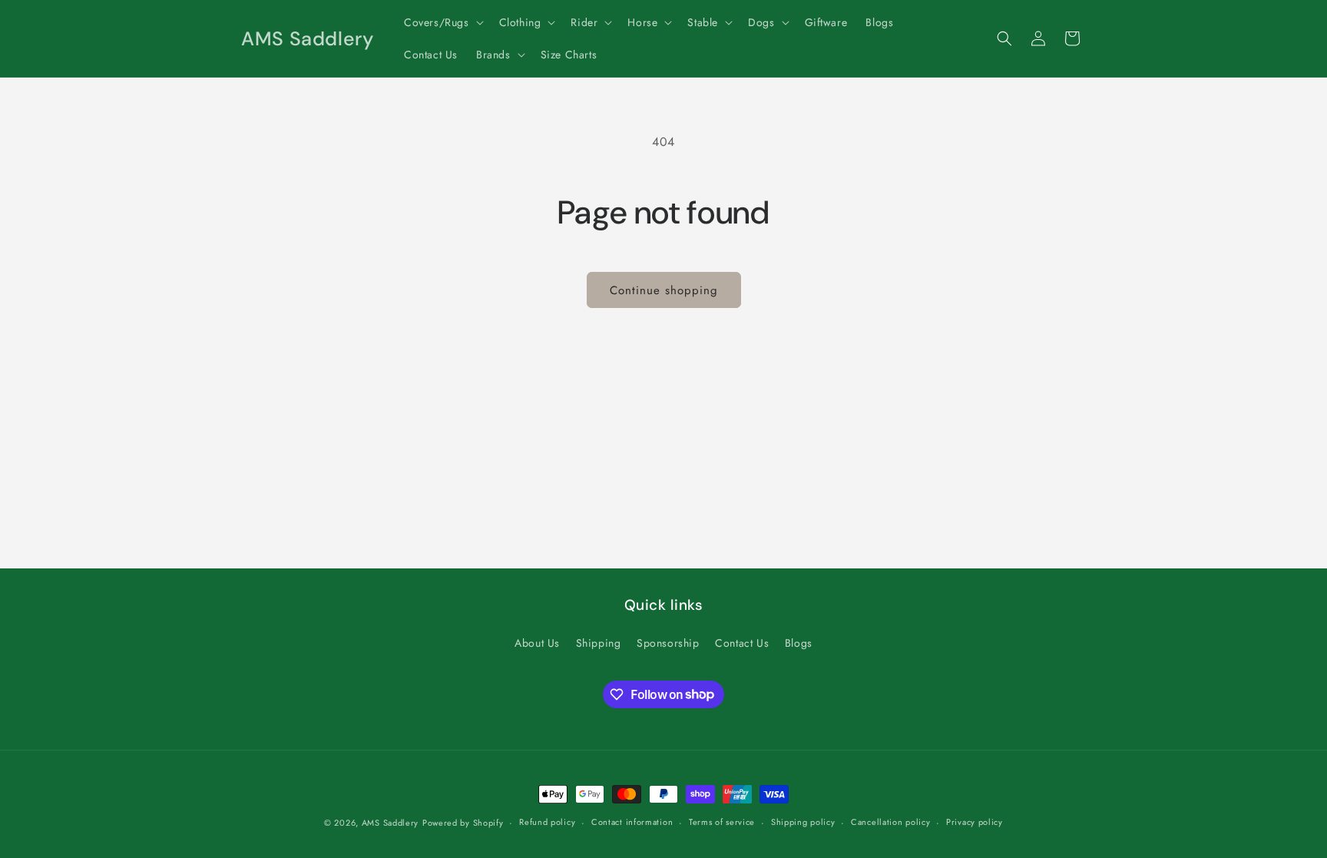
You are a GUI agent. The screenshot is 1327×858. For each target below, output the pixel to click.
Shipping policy (803, 822)
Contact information (632, 822)
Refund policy (547, 822)
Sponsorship (668, 643)
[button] (442, 22)
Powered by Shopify (463, 823)
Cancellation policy (890, 822)
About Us (537, 643)
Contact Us (742, 643)
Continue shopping (664, 290)
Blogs (798, 643)
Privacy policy (974, 822)
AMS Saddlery (390, 823)
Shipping (598, 643)
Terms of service (722, 822)
